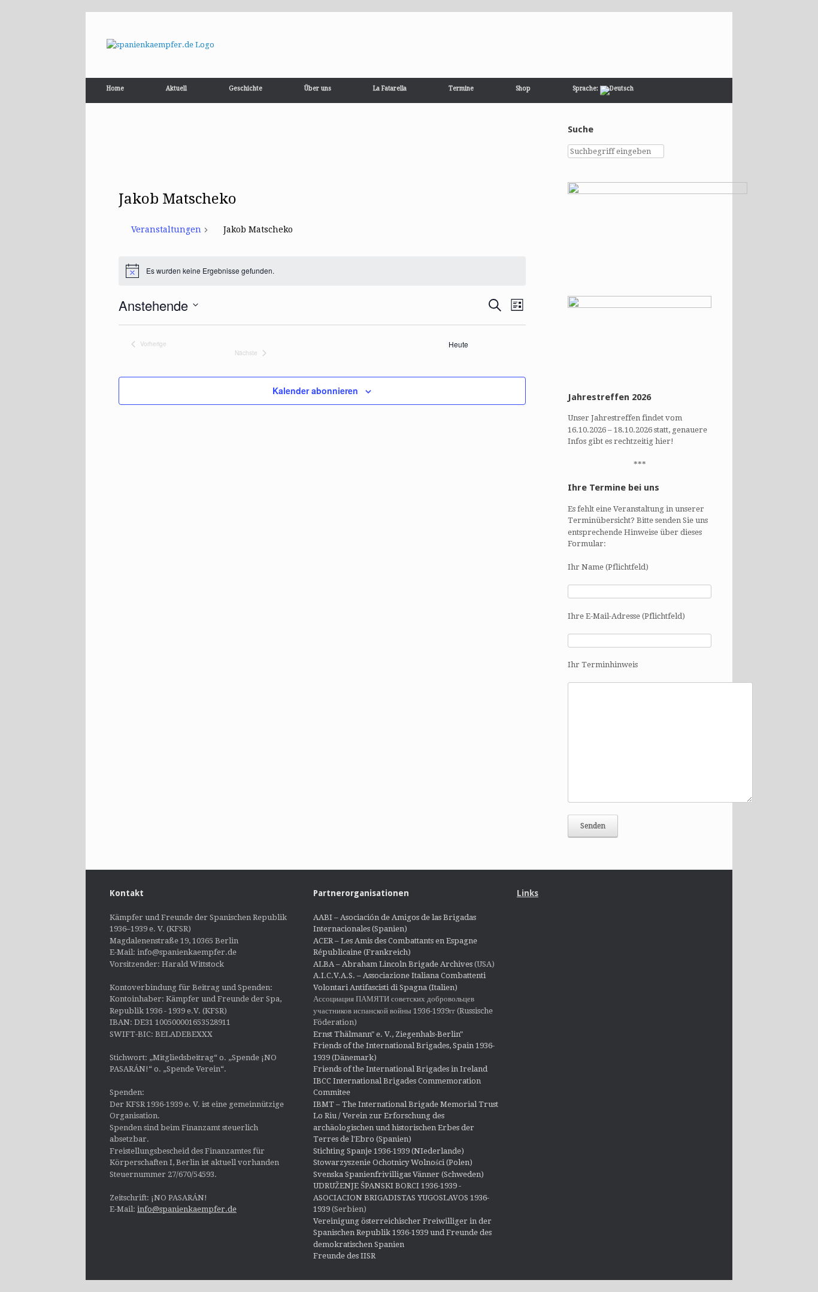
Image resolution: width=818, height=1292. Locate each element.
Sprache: (586, 88)
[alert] (322, 270)
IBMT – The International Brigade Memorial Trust (405, 1104)
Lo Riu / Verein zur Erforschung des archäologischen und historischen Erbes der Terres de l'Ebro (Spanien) (393, 1127)
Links (527, 893)
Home (115, 88)
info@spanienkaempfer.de (187, 1209)
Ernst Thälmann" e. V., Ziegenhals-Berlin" (388, 1034)
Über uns (317, 88)
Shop (523, 88)
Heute (458, 344)
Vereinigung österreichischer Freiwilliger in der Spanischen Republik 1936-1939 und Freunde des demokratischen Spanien (402, 1233)
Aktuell (176, 88)
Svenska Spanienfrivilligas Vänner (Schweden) (398, 1174)
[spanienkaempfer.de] (160, 45)
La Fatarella (390, 88)
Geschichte (245, 88)
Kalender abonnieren (315, 391)
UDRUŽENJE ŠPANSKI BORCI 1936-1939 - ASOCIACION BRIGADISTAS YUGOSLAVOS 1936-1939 (401, 1197)
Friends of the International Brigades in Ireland (400, 1068)
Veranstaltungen (166, 229)
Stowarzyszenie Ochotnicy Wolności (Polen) (392, 1162)
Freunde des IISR (344, 1255)
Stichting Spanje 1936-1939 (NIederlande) (388, 1150)
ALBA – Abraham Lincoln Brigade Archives (392, 964)
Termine (461, 88)
